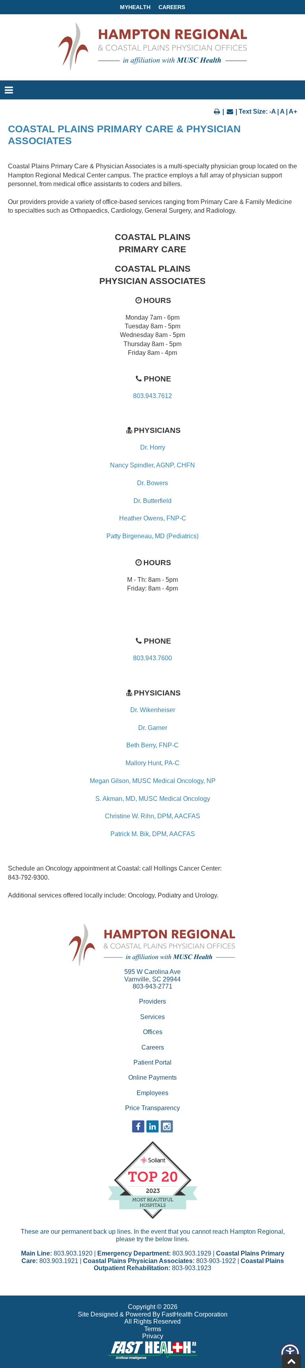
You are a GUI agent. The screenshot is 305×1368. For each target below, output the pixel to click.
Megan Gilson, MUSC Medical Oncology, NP (153, 780)
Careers (171, 7)
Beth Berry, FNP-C (152, 745)
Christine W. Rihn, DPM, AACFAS (152, 816)
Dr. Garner (152, 727)
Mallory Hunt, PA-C (152, 763)
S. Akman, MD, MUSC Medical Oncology (152, 798)
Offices (152, 1032)
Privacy (152, 1336)
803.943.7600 (152, 658)
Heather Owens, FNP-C (152, 518)
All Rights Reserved (152, 1321)
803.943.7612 (152, 395)
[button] (290, 1353)
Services (152, 1017)
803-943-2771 (152, 986)
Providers (152, 1001)
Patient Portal (152, 1062)
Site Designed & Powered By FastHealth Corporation (153, 1314)
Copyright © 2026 (153, 1306)
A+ (293, 111)
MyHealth (135, 7)
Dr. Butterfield (152, 500)
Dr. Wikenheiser (152, 710)
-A (272, 111)
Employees (152, 1093)
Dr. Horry (152, 447)
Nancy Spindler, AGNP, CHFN (152, 465)
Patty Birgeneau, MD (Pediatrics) (152, 536)
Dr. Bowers (152, 483)
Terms (152, 1329)
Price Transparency (152, 1108)
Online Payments (152, 1077)
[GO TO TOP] (291, 1361)
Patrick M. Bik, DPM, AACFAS (152, 834)
